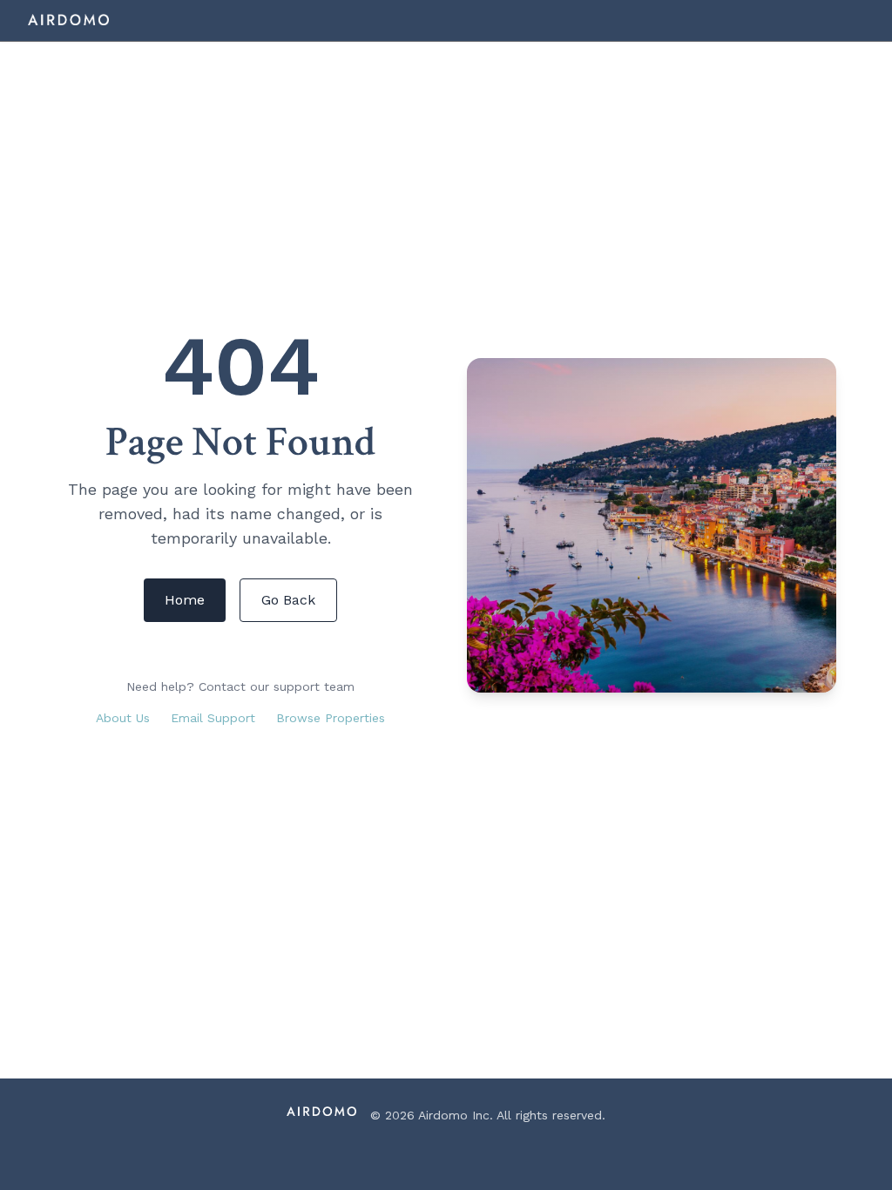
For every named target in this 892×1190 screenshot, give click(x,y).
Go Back (288, 600)
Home (185, 600)
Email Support (213, 718)
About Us (123, 718)
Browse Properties (330, 718)
